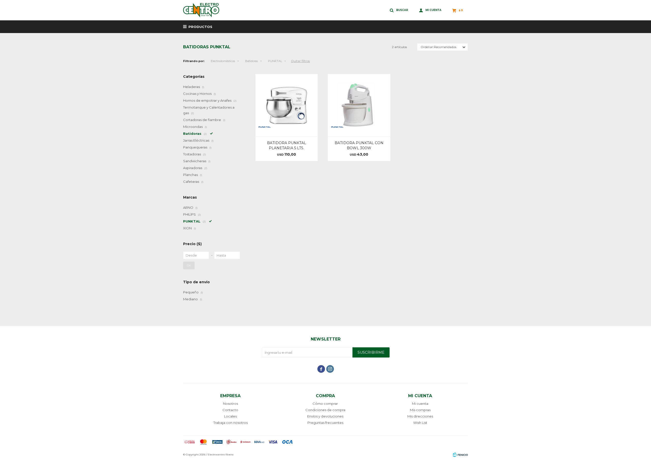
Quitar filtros (300, 61)
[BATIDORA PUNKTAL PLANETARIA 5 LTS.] (286, 105)
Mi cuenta (420, 403)
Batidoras (251, 61)
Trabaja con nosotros (230, 423)
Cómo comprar (325, 403)
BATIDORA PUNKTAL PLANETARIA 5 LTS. (286, 145)
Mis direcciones (420, 416)
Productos (200, 27)
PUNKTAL (275, 61)
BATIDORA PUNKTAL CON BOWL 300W (359, 145)
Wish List (420, 423)
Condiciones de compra (325, 410)
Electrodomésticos (223, 61)
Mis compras (420, 410)
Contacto (230, 410)
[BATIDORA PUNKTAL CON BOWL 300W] (359, 105)
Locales (230, 416)
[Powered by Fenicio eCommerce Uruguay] (460, 454)
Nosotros (230, 403)
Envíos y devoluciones (325, 416)
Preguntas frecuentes (325, 423)
